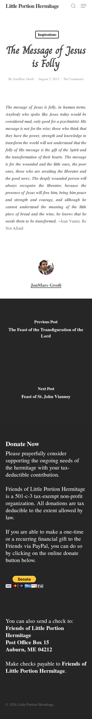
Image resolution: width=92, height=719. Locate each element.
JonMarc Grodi (23, 79)
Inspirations (47, 34)
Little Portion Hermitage (32, 6)
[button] (83, 5)
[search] (73, 6)
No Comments (74, 79)
